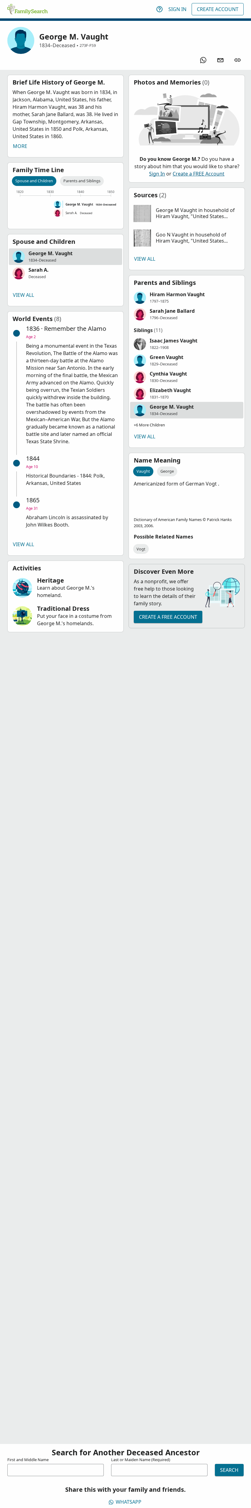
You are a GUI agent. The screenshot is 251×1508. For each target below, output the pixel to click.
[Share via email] (220, 60)
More (20, 146)
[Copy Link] (237, 60)
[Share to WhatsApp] (203, 60)
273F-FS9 (88, 45)
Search (229, 1470)
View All (23, 295)
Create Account (217, 9)
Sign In (177, 9)
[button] (65, 256)
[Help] (159, 9)
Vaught (143, 471)
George (167, 471)
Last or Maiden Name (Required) (140, 1459)
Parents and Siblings (81, 180)
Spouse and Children (34, 180)
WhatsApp (128, 1502)
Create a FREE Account (198, 173)
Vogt (141, 549)
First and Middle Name (28, 1459)
